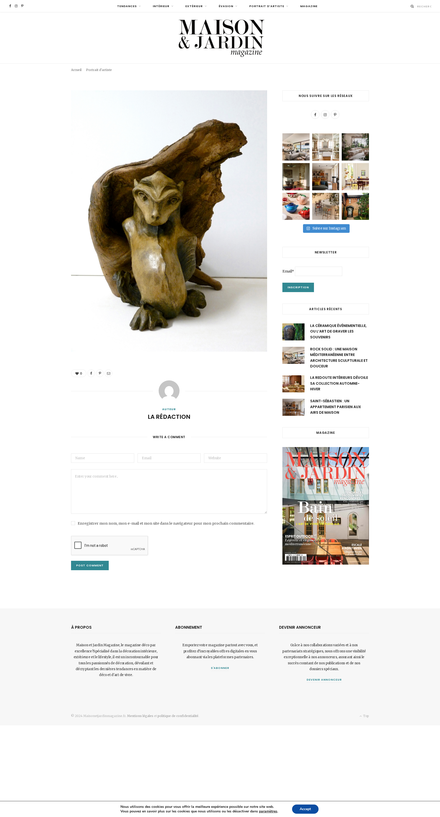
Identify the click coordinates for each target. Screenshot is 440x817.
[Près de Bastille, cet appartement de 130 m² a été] (325, 176)
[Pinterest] (349, 66)
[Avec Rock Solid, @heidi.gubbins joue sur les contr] (296, 147)
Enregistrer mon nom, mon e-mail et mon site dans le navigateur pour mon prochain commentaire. (166, 523)
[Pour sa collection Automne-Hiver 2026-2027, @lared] (355, 176)
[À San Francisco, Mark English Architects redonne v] (355, 206)
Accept (305, 809)
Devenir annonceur (324, 680)
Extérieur (194, 6)
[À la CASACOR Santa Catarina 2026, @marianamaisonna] (355, 147)
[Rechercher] (412, 6)
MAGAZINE (309, 6)
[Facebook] (342, 66)
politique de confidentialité (178, 716)
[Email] (357, 66)
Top (365, 716)
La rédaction (96, 67)
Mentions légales (140, 716)
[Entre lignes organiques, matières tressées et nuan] (325, 206)
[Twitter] (45, 122)
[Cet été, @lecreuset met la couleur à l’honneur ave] (296, 206)
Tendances (127, 6)
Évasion (226, 6)
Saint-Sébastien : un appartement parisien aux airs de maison (335, 406)
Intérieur (161, 6)
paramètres (268, 811)
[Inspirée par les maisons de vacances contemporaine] (296, 176)
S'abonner (220, 668)
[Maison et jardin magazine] (220, 37)
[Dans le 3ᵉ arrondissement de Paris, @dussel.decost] (325, 147)
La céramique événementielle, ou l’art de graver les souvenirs (338, 331)
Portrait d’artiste (266, 6)
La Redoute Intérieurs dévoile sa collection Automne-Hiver (339, 383)
